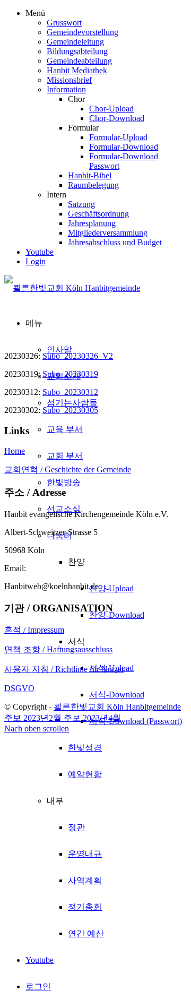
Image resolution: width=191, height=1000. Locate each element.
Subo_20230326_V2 (77, 355)
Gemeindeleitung (75, 41)
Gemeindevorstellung (82, 32)
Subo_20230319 (70, 373)
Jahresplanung (92, 223)
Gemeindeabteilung (79, 60)
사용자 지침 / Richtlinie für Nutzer (64, 669)
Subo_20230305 (70, 410)
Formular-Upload (118, 137)
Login (35, 261)
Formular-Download (123, 146)
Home (14, 450)
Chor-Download (116, 118)
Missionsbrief (69, 79)
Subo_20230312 (70, 391)
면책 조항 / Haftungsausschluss (58, 649)
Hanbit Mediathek (77, 70)
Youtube (39, 251)
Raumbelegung (93, 184)
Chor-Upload (111, 108)
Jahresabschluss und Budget (115, 242)
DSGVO (19, 688)
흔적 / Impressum (34, 629)
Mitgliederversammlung (107, 232)
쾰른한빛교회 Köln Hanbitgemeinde (117, 706)
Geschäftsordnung (98, 213)
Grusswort (64, 22)
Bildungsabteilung (77, 51)
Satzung (81, 204)
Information (66, 89)
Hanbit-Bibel (89, 175)
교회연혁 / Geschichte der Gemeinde (67, 469)
